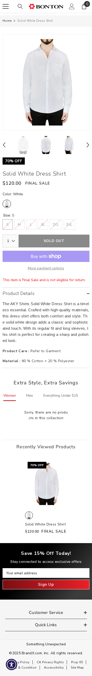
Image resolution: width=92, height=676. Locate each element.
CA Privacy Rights (50, 662)
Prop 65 (77, 662)
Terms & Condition (22, 668)
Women (9, 395)
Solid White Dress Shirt (45, 524)
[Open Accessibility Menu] (11, 664)
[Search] (20, 6)
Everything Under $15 (60, 395)
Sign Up (46, 584)
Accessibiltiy (54, 668)
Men (29, 395)
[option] (46, 82)
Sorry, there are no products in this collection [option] (46, 415)
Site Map (77, 668)
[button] (4, 145)
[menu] (6, 6)
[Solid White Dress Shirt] (46, 484)
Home (7, 21)
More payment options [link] (46, 268)
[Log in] (72, 6)
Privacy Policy (19, 662)
